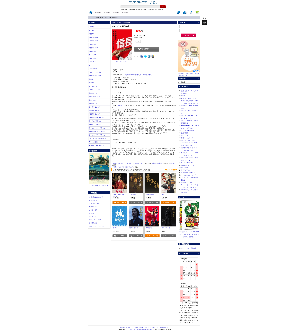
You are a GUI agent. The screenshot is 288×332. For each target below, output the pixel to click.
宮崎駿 (155, 9)
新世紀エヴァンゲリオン (188, 138)
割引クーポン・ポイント (96, 226)
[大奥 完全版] (136, 174)
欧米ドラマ (92, 55)
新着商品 (107, 13)
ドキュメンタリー (94, 86)
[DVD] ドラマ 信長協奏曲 (110, 17)
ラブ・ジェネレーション (188, 172)
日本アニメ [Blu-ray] (95, 121)
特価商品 (116, 13)
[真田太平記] (152, 207)
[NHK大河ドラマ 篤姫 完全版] (119, 174)
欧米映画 (91, 30)
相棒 (130, 9)
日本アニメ (92, 62)
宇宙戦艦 (160, 9)
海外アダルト (93, 103)
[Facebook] (141, 56)
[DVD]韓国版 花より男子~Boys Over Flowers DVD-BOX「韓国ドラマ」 (189, 143)
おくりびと (184, 167)
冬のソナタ (184, 135)
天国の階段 (184, 133)
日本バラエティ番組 (95, 72)
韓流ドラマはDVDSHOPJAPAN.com (141, 329)
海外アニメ (92, 65)
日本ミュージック (94, 93)
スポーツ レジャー (94, 89)
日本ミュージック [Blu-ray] (97, 128)
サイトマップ (93, 216)
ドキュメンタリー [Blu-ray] (97, 135)
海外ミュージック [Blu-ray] (97, 131)
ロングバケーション (187, 162)
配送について (93, 207)
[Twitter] (145, 56)
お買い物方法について (96, 197)
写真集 (91, 79)
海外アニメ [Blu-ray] (95, 124)
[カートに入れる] (119, 202)
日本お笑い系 (93, 69)
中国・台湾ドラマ (94, 58)
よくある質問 (93, 210)
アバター (184, 96)
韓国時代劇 (92, 51)
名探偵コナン (143, 9)
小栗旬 (127, 75)
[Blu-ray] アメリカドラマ (96, 145)
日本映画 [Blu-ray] (94, 107)
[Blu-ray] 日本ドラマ (95, 142)
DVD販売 (173, 163)
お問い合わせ (93, 213)
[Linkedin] (149, 56)
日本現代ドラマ (93, 41)
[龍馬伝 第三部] (168, 207)
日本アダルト (93, 100)
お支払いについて (94, 203)
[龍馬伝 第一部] (152, 174)
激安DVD (154, 163)
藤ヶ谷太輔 (143, 75)
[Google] (153, 56)
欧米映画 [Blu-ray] (94, 110)
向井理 (137, 75)
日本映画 (91, 27)
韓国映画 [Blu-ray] (94, 114)
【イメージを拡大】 (122, 61)
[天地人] (168, 174)
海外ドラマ (138, 163)
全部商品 (98, 13)
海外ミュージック (94, 96)
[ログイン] (179, 14)
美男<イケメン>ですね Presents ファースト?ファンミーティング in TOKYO (190, 185)
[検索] (163, 6)
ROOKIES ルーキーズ (187, 165)
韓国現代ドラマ (93, 48)
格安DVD (160, 163)
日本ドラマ (130, 163)
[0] (204, 22)
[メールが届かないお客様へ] (189, 72)
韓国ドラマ (135, 9)
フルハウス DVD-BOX (188, 130)
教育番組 (91, 82)
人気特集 (125, 13)
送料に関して (93, 200)
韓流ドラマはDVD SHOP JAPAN (123, 167)
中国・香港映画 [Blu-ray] (96, 117)
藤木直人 (150, 75)
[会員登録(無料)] (185, 14)
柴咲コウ (132, 75)
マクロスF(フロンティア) (188, 175)
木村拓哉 (150, 9)
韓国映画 (91, 34)
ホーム (91, 17)
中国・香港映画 (93, 37)
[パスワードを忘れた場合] (191, 14)
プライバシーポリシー (96, 220)
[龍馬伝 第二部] (136, 207)
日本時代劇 (98, 17)
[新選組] (119, 207)
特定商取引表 (93, 223)
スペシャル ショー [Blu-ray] (97, 138)
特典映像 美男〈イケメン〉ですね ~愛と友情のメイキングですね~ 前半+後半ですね (190, 101)
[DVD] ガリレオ (186, 170)
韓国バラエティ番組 (95, 76)
